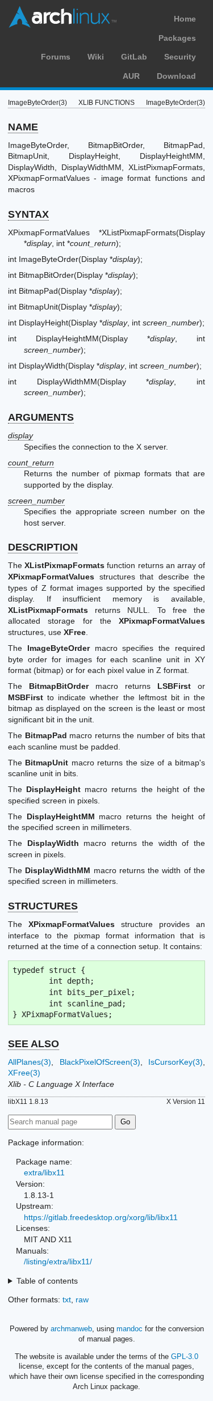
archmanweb (71, 1328)
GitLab (134, 56)
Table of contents (47, 1280)
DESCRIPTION (43, 547)
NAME (23, 127)
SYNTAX (28, 214)
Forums (55, 56)
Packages (177, 38)
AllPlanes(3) (29, 1061)
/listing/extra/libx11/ (58, 1261)
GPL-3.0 (184, 1356)
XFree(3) (24, 1072)
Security (180, 56)
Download (176, 76)
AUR (131, 76)
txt (66, 1299)
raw (82, 1299)
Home (185, 18)
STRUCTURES (43, 906)
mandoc (129, 1328)
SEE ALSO (33, 1043)
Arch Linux (62, 17)
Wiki (95, 56)
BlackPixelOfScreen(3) (100, 1061)
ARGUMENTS (41, 417)
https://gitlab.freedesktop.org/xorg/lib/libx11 (101, 1217)
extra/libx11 (44, 1172)
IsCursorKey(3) (175, 1061)
